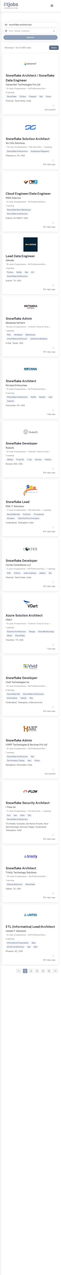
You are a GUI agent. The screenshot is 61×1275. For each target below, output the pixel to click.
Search (30, 37)
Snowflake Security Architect (28, 803)
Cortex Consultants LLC (18, 565)
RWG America (13, 198)
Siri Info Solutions (15, 143)
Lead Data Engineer (20, 256)
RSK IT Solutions (15, 506)
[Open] (54, 31)
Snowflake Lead (18, 502)
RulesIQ (10, 447)
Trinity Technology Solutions (21, 872)
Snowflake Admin (19, 318)
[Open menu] (52, 6)
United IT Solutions (16, 931)
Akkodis (10, 260)
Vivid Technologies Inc (17, 682)
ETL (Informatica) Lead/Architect (30, 927)
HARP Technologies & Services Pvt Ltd (26, 744)
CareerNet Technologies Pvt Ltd (23, 84)
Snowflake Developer (21, 443)
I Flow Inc (11, 807)
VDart (9, 619)
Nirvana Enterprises (16, 385)
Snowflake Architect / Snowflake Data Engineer (30, 78)
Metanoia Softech (15, 323)
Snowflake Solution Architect (28, 139)
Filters (53, 48)
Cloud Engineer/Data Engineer (28, 193)
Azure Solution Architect (24, 615)
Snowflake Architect (21, 381)
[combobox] (30, 25)
